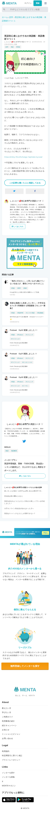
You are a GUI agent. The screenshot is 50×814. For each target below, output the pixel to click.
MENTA (26, 808)
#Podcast (20, 334)
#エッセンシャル (27, 362)
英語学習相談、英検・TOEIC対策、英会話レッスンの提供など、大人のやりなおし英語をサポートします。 (25, 467)
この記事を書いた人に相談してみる (25, 183)
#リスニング (29, 334)
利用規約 (5, 751)
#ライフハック (15, 339)
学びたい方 (6, 712)
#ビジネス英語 (30, 313)
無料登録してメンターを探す (25, 666)
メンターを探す (8, 773)
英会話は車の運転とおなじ (13, 496)
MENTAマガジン (9, 786)
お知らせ (5, 730)
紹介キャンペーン (9, 725)
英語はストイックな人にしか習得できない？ (19, 513)
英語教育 (14, 451)
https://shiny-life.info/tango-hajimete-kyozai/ (23, 157)
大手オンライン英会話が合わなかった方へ (19, 508)
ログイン (28, 3)
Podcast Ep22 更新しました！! (23, 330)
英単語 (18, 47)
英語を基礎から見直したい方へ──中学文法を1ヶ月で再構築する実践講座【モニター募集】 (27, 305)
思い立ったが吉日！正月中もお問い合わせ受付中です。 (23, 491)
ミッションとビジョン (11, 734)
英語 (12, 47)
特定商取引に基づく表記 (12, 755)
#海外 (25, 288)
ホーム (5, 17)
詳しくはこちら (17, 226)
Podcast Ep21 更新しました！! (23, 354)
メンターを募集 (8, 777)
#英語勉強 (40, 313)
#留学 (19, 288)
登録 (37, 3)
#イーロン (25, 386)
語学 (11, 17)
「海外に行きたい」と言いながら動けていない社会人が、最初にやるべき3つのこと (27, 282)
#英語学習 (20, 313)
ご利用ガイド (7, 717)
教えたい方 (6, 708)
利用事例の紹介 (8, 721)
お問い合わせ (7, 738)
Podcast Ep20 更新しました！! (23, 377)
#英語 (12, 288)
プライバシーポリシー (11, 760)
